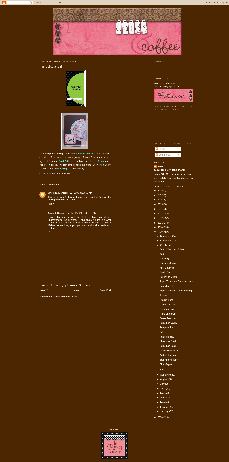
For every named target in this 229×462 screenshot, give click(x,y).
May (162, 393)
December (166, 236)
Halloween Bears (168, 276)
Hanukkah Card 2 (168, 322)
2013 (160, 213)
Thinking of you (168, 263)
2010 (160, 227)
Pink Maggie (166, 364)
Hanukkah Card (168, 346)
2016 (160, 199)
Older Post (105, 290)
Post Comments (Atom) (66, 296)
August (164, 379)
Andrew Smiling (168, 355)
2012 (160, 218)
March (163, 402)
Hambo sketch (167, 304)
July (162, 384)
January (164, 411)
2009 (160, 232)
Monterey (164, 258)
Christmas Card (168, 341)
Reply (51, 203)
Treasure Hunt (167, 309)
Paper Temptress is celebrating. (176, 290)
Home (76, 290)
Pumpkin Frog (167, 327)
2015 (160, 204)
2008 (160, 417)
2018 (160, 190)
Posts (161, 148)
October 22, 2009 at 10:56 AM (76, 193)
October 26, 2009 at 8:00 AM (81, 213)
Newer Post (45, 290)
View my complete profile (169, 187)
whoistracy (54, 193)
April (163, 397)
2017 (160, 195)
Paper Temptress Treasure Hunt (176, 281)
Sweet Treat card (168, 318)
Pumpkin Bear (167, 336)
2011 (160, 222)
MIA (162, 369)
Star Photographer (169, 359)
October (164, 245)
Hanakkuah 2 (166, 286)
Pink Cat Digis (167, 267)
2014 (160, 209)
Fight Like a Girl (50, 66)
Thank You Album (169, 350)
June (163, 388)
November (166, 240)
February (165, 407)
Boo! (162, 254)
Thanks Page (166, 300)
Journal (163, 295)
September (166, 374)
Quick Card (165, 272)
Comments (164, 154)
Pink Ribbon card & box (172, 249)
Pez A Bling (61, 168)
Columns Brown (95, 161)
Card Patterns (66, 161)
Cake (162, 332)
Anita (160, 166)
